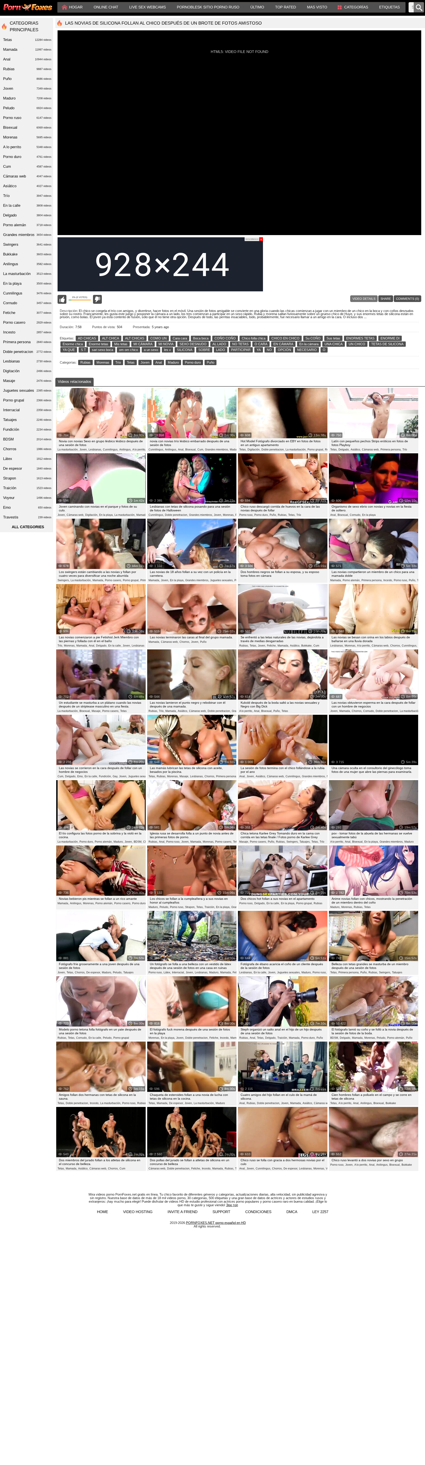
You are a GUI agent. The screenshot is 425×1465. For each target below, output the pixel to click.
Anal (158, 362)
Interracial (27, 410)
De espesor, (93, 972)
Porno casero (27, 322)
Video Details (363, 298)
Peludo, (164, 907)
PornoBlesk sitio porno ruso (208, 7)
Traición (27, 488)
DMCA (291, 1212)
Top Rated (285, 7)
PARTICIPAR (241, 350)
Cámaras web (27, 176)
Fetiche (27, 313)
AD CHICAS (87, 338)
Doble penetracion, (272, 449)
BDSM (27, 439)
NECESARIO (307, 350)
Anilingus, (125, 449)
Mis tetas (121, 344)
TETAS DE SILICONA (387, 344)
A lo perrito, (139, 449)
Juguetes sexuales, (221, 580)
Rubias (85, 362)
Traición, (210, 907)
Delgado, (344, 449)
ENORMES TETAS (360, 338)
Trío (118, 362)
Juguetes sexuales (139, 776)
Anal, (181, 449)
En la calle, (115, 645)
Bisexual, (190, 449)
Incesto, (388, 580)
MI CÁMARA (143, 344)
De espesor (27, 468)
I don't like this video (97, 299)
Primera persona (27, 342)
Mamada (141, 514)
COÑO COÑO (225, 338)
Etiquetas (389, 7)
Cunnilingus (27, 293)
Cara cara (180, 338)
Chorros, (185, 641)
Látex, (167, 972)
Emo (27, 507)
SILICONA (184, 350)
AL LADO (219, 344)
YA (259, 350)
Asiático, (356, 449)
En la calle (27, 205)
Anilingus (27, 264)
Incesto (27, 332)
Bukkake (391, 1103)
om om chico (128, 350)
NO (269, 350)
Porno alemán (27, 225)
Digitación (27, 371)
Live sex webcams (147, 7)
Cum (316, 645)
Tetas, (242, 449)
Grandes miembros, (217, 449)
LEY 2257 (320, 1212)
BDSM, (138, 841)
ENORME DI (390, 338)
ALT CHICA (110, 338)
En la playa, (106, 514)
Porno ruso (27, 118)
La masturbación (410, 711)
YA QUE (69, 350)
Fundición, (105, 776)
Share (386, 298)
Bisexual (27, 127)
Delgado (27, 215)
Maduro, (235, 449)
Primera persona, (391, 449)
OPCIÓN (284, 350)
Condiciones (258, 1212)
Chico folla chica (253, 338)
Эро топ (232, 1205)
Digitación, (253, 449)
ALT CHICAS (134, 338)
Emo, (80, 776)
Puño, (273, 514)
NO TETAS (240, 344)
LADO (220, 350)
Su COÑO (313, 338)
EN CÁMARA (283, 344)
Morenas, (228, 514)
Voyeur (27, 498)
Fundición (27, 429)
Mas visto (317, 7)
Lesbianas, (95, 449)
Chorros (27, 449)
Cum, (200, 449)
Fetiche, (271, 645)
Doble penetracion (27, 352)
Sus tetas (333, 338)
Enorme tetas (98, 344)
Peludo (27, 108)
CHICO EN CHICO (285, 338)
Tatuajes (128, 972)
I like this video (62, 299)
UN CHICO (357, 344)
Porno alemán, (351, 580)
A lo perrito (27, 147)
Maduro (173, 362)
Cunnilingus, (110, 449)
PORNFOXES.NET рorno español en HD (216, 1223)
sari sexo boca (102, 350)
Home (102, 1212)
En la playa (369, 514)
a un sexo (151, 350)
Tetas (131, 362)
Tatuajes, (304, 841)
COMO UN (158, 338)
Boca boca (201, 338)
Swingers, (64, 580)
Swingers (27, 244)
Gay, (115, 776)
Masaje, (96, 711)
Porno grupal (121, 1037)
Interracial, (178, 972)
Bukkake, (306, 645)
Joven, (83, 449)
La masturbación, (68, 449)
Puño (210, 362)
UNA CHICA (334, 344)
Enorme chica (73, 344)
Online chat (106, 7)
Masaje (27, 381)
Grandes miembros (27, 235)
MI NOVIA (166, 344)
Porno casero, (113, 580)
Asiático (27, 186)
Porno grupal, (315, 449)
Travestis (27, 517)
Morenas (103, 362)
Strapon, (190, 907)
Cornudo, (355, 514)
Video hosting (138, 1212)
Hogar (76, 7)
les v (167, 350)
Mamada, (98, 580)
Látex (27, 459)
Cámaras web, (370, 449)
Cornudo (27, 303)
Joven (145, 362)
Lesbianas (138, 645)
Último (257, 7)
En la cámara (309, 344)
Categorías (356, 7)
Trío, (60, 645)
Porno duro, (261, 514)
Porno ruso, (246, 514)
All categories (28, 527)
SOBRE (204, 350)
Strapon (27, 478)
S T (83, 350)
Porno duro (193, 362)
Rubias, (282, 514)
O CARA (261, 344)
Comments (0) (407, 298)
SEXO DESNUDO (193, 344)
